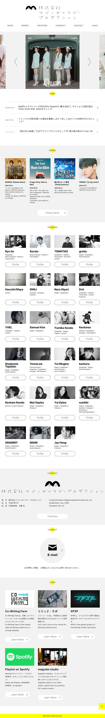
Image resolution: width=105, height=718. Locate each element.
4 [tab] (47, 33)
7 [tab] (57, 33)
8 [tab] (60, 33)
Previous (15, 62)
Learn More (17, 639)
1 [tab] (38, 33)
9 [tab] (63, 33)
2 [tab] (41, 33)
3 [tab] (44, 33)
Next (89, 62)
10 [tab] (66, 33)
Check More (52, 213)
